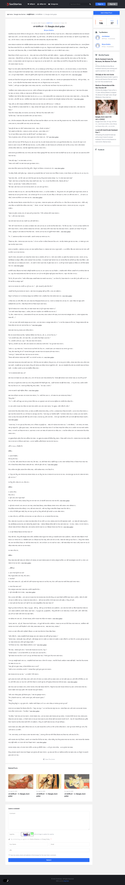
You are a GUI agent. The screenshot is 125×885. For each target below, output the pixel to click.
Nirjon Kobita (49, 30)
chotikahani (106, 36)
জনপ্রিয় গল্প (32, 4)
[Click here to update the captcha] (27, 834)
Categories (54, 4)
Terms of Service (34, 839)
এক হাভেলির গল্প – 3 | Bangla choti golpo (46, 795)
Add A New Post (106, 13)
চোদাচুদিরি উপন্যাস (49, 23)
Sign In (100, 4)
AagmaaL (66, 881)
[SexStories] (15, 4)
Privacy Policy (46, 839)
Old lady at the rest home (104, 75)
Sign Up (112, 4)
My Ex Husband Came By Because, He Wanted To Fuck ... (106, 61)
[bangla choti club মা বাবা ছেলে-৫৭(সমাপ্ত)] (106, 107)
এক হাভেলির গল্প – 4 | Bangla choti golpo (18, 795)
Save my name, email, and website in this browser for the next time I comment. (33, 855)
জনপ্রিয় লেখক (43, 4)
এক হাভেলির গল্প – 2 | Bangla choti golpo (74, 795)
